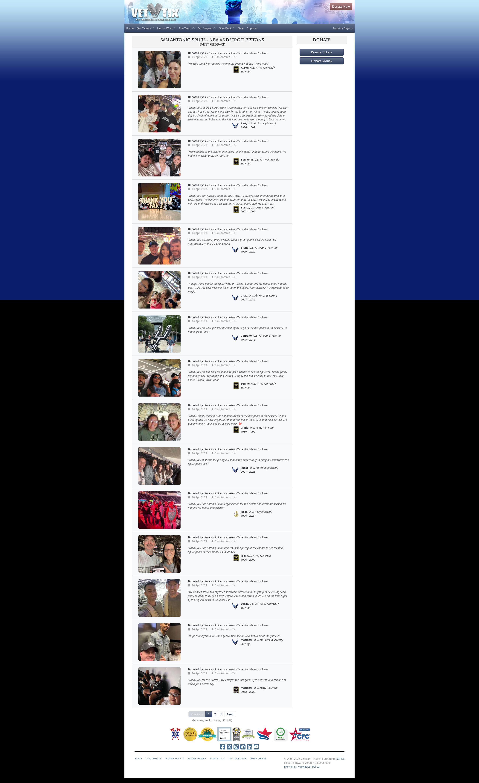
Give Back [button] (225, 28)
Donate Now (341, 6)
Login (336, 28)
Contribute (153, 758)
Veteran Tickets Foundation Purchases (248, 53)
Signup (348, 28)
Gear (241, 28)
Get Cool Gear (238, 758)
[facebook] (222, 747)
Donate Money (321, 61)
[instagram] (236, 747)
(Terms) (288, 766)
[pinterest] (242, 747)
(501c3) (340, 759)
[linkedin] (249, 747)
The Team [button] (185, 28)
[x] (229, 747)
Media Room (258, 758)
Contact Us (217, 758)
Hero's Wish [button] (165, 28)
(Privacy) (299, 766)
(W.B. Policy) (312, 766)
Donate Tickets (321, 52)
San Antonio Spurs (214, 53)
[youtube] (256, 747)
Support (252, 28)
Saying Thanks (197, 758)
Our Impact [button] (205, 28)
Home (130, 28)
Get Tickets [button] (144, 28)
